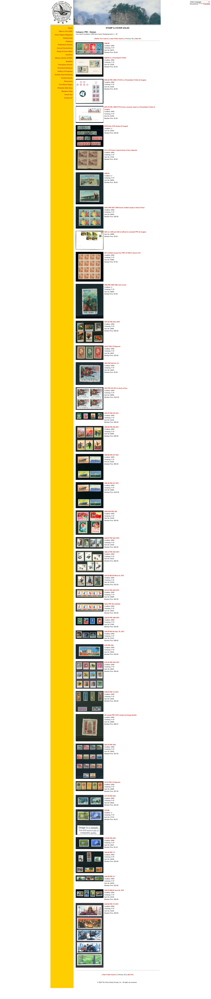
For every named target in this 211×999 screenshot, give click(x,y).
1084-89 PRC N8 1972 (111, 427)
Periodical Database (64, 68)
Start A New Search (116, 38)
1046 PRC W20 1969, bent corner (115, 285)
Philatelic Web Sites (65, 88)
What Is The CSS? (65, 31)
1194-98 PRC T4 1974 (111, 904)
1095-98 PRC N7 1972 (111, 455)
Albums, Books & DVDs (63, 58)
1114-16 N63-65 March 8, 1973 (114, 575)
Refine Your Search (101, 38)
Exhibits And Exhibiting (63, 75)
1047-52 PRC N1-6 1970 (112, 322)
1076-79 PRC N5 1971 (111, 413)
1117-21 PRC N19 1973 (111, 590)
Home (70, 28)
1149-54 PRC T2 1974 (111, 692)
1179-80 (106, 810)
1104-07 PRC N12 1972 (111, 538)
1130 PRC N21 (109, 645)
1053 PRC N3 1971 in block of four (115, 388)
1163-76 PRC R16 (110, 744)
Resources (68, 81)
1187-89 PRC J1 (109, 876)
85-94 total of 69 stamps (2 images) (116, 126)
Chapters (69, 41)
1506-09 (106, 43)
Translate (206, 4)
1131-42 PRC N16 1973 (111, 662)
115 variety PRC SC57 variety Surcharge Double (120, 715)
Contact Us (68, 98)
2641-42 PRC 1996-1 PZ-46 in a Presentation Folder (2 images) (125, 80)
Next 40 (137, 38)
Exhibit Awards (66, 78)
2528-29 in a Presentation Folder (115, 58)
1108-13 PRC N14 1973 (111, 552)
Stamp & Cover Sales (64, 51)
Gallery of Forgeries (65, 71)
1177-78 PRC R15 (110, 796)
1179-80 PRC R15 (110, 838)
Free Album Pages (65, 84)
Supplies (69, 61)
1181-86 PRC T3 (109, 852)
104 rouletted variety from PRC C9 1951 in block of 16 (122, 253)
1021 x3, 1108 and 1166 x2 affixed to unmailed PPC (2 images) (125, 232)
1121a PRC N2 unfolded (112, 604)
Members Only (67, 91)
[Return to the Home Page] (62, 24)
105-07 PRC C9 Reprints (112, 346)
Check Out (68, 94)
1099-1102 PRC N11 (110, 511)
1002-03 (106, 173)
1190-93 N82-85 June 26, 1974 (114, 890)
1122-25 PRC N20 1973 (111, 618)
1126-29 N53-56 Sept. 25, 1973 (114, 631)
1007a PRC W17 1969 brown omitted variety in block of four (124, 207)
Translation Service (65, 65)
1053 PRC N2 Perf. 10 (111, 363)
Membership (67, 38)
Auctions (69, 55)
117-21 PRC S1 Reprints (112, 782)
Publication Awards (65, 45)
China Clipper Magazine (63, 35)
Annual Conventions (64, 48)
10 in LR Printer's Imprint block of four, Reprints (120, 150)
